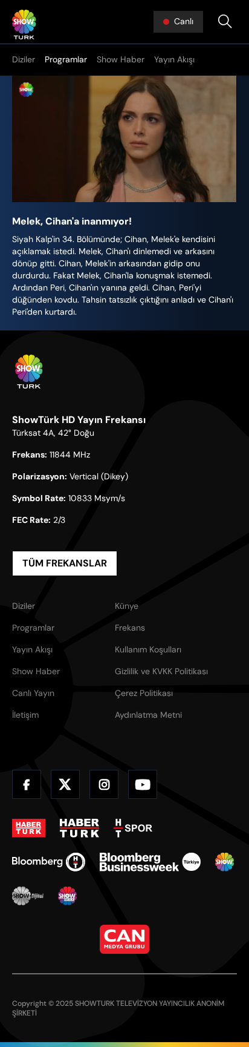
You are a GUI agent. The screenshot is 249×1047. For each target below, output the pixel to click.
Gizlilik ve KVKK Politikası (161, 671)
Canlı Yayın (33, 693)
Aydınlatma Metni (148, 714)
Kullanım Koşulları (148, 649)
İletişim (25, 714)
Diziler (23, 59)
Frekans (130, 627)
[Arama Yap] (225, 21)
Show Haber (120, 59)
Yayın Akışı (174, 59)
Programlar (66, 59)
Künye (126, 605)
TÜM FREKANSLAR (64, 563)
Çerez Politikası (144, 693)
